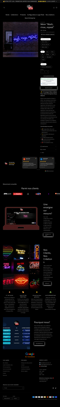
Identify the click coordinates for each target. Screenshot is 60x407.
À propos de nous (6, 371)
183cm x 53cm (44, 47)
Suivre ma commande (7, 369)
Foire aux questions (6, 367)
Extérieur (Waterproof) (46, 66)
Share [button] (43, 152)
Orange (43, 59)
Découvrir (47, 283)
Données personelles (25, 367)
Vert (42, 54)
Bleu (43, 51)
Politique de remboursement (26, 362)
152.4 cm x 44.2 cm (45, 44)
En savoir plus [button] (25, 166)
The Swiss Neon (42, 399)
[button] (4, 7)
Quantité (41, 69)
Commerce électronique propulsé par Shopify (50, 399)
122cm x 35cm (44, 41)
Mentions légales (24, 371)
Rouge (47, 54)
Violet (43, 57)
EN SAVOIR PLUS (39, 343)
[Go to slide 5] (37, 169)
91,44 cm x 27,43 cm (46, 39)
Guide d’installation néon (8, 364)
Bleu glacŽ (49, 57)
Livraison (23, 364)
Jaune (53, 54)
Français (15, 398)
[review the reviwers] (35, 158)
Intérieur (43, 64)
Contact (4, 373)
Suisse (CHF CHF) (7, 398)
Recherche (5, 375)
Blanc (52, 51)
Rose (47, 51)
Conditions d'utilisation (25, 369)
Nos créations (5, 362)
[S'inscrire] (22, 388)
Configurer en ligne (48, 235)
